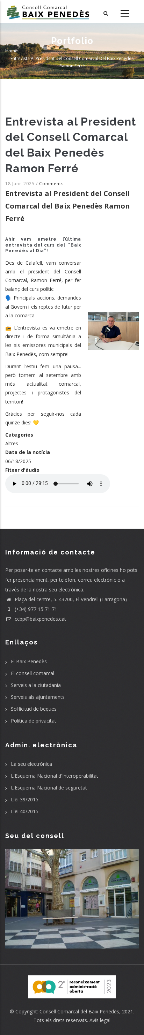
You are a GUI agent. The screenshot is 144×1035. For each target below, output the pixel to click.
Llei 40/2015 (24, 811)
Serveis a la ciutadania (36, 685)
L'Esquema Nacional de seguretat (49, 787)
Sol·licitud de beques (34, 708)
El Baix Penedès (29, 661)
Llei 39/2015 (24, 799)
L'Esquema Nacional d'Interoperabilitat (54, 775)
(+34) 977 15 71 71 (35, 609)
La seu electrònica (31, 764)
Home (11, 51)
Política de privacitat (33, 720)
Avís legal (99, 1020)
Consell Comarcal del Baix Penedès (79, 1011)
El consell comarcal (32, 673)
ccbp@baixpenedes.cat (39, 618)
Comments (51, 184)
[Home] (48, 11)
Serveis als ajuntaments (38, 697)
